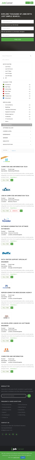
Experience (6, 134)
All (6, 78)
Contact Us (5, 417)
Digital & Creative (17, 112)
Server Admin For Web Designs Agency (16, 292)
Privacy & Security (6, 404)
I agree (22, 457)
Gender (5, 137)
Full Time (17, 87)
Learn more (16, 457)
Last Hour (8, 66)
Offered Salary (8, 127)
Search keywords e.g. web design (9, 24)
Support (4, 412)
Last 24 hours (9, 69)
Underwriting (21, 415)
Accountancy (17, 105)
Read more (13, 177)
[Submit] (29, 396)
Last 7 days (8, 71)
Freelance (17, 84)
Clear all (13, 150)
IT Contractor (17, 119)
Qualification (8, 144)
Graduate (17, 116)
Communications (6, 407)
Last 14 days (8, 73)
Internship (17, 89)
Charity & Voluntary (17, 109)
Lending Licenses (6, 409)
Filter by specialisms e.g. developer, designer (12, 31)
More (6, 121)
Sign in (27, 2)
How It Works (21, 412)
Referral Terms (22, 407)
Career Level (7, 131)
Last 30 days (8, 75)
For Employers (6, 415)
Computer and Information (12, 356)
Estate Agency (17, 114)
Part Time (17, 91)
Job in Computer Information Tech (15, 195)
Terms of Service (22, 404)
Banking (17, 107)
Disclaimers (21, 409)
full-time (5, 150)
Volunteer (17, 98)
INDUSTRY (6, 141)
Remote (17, 93)
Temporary (17, 96)
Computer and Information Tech (14, 166)
